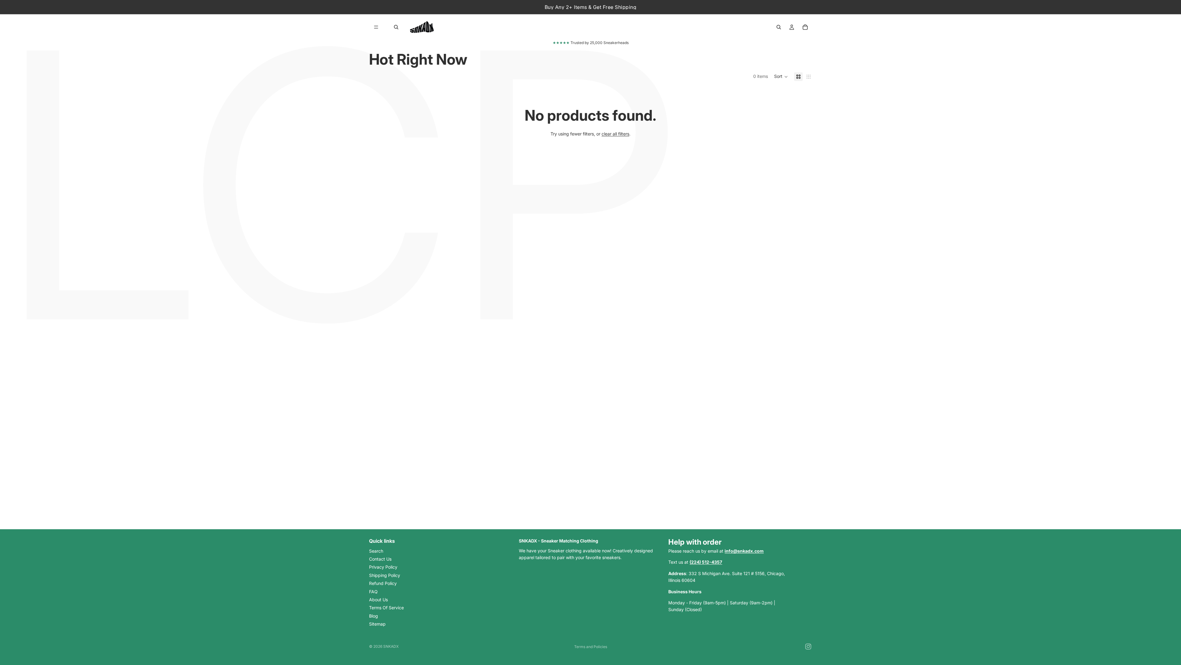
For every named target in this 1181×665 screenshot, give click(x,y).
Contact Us (380, 558)
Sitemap (377, 624)
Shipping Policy (384, 575)
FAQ (373, 591)
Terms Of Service (386, 607)
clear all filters (615, 133)
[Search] (396, 27)
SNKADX (391, 646)
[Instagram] (808, 646)
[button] (781, 76)
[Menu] (376, 27)
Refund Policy (383, 583)
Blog (373, 615)
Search (376, 550)
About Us (378, 599)
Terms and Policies (590, 646)
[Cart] (805, 27)
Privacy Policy (383, 567)
